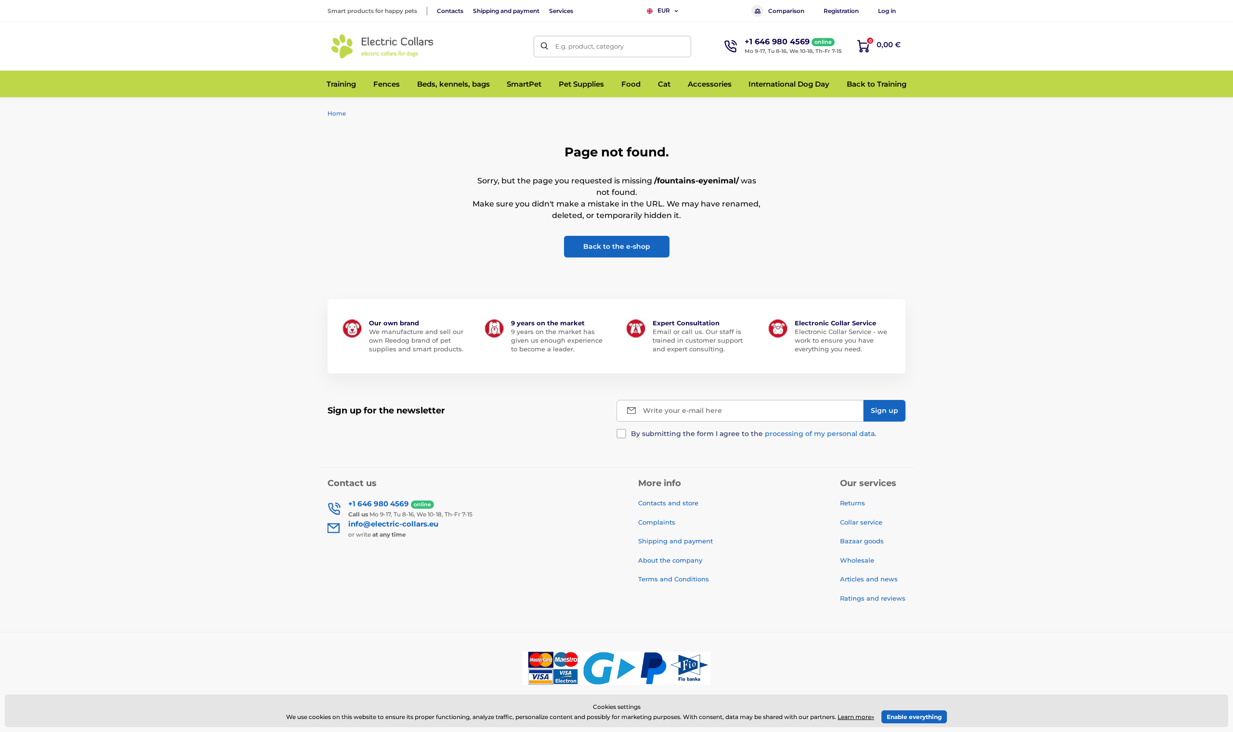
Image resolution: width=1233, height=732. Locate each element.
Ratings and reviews (872, 598)
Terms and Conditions (673, 579)
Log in (887, 10)
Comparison (786, 10)
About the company (670, 560)
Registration (841, 10)
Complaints (656, 522)
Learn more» (856, 716)
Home (337, 113)
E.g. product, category (589, 46)
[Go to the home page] (383, 46)
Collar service (861, 522)
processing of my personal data (820, 433)
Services (561, 10)
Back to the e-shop (616, 246)
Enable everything (914, 716)
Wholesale (857, 560)
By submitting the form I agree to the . (753, 433)
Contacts (450, 10)
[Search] (544, 46)
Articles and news (869, 579)
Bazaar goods (862, 541)
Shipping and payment (506, 10)
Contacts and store (668, 503)
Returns (852, 503)
